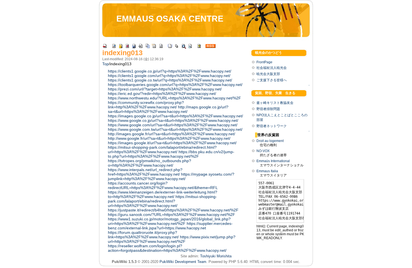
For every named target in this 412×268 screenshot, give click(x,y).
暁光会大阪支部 (268, 74)
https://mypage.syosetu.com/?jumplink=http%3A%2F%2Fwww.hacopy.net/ (171, 176)
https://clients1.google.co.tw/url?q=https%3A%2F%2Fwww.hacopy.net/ (170, 80)
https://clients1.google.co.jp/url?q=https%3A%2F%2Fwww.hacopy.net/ (169, 71)
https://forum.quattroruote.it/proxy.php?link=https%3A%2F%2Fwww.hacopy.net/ (143, 234)
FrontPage (264, 62)
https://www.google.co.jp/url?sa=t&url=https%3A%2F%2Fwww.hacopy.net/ (173, 120)
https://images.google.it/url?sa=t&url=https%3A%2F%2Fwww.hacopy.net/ (172, 143)
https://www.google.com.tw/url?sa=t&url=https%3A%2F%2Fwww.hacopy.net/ (175, 129)
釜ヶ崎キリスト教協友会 (274, 103)
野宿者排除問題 (268, 109)
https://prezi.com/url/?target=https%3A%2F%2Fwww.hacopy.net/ (165, 89)
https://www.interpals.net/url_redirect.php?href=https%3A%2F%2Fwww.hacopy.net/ (145, 171)
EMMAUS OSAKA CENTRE (169, 18)
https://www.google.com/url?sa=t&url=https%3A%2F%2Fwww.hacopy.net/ (172, 125)
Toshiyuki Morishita (216, 256)
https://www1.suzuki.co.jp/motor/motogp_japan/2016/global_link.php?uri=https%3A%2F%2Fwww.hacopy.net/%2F (169, 221)
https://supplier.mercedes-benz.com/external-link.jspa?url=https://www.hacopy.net (170, 225)
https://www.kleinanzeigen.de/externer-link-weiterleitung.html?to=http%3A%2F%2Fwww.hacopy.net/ (162, 194)
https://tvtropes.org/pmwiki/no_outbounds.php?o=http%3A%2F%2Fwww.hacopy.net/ (149, 163)
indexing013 (122, 53)
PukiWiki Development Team (182, 262)
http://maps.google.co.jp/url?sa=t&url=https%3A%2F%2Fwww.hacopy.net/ (168, 109)
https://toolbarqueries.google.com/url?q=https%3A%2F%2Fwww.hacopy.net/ (175, 84)
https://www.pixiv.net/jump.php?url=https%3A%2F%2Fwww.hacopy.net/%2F (171, 239)
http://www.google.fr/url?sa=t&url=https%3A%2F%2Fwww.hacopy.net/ (169, 138)
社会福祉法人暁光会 (271, 68)
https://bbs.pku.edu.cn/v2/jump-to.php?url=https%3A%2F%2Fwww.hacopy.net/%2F (171, 154)
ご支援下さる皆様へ (271, 80)
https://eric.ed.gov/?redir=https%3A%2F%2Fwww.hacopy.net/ (162, 93)
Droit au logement (270, 141)
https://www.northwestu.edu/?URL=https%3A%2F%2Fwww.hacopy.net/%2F (174, 98)
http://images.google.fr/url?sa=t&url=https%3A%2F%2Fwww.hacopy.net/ (171, 134)
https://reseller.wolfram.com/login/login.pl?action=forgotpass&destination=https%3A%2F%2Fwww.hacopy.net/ (167, 248)
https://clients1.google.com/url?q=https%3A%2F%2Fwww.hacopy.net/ (169, 75)
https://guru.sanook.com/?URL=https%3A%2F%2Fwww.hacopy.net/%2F (171, 214)
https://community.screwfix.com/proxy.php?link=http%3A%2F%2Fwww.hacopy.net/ (146, 104)
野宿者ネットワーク (271, 126)
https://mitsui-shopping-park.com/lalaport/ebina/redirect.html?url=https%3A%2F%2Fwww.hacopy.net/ (162, 149)
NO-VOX (263, 151)
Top (105, 64)
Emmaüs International (273, 161)
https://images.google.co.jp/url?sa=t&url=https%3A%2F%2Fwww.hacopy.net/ (175, 116)
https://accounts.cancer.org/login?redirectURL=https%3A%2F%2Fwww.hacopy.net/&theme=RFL (162, 185)
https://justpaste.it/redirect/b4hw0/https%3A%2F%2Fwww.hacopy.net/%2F (173, 210)
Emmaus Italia (267, 171)
